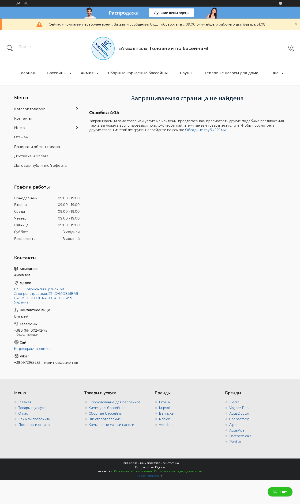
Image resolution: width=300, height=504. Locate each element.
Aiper (233, 425)
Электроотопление (105, 419)
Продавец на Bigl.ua (150, 467)
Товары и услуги (31, 408)
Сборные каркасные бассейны (138, 73)
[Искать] (10, 48)
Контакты (23, 118)
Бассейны (57, 73)
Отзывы (21, 137)
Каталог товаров (29, 109)
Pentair (235, 442)
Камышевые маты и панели (111, 425)
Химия (87, 73)
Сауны (186, 73)
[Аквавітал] (103, 48)
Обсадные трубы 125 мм (205, 130)
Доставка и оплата (31, 156)
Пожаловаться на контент (133, 471)
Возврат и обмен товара (37, 146)
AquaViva (236, 430)
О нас (23, 413)
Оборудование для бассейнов (115, 402)
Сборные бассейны (105, 413)
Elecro (234, 402)
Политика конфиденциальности (178, 471)
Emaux (164, 402)
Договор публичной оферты (41, 165)
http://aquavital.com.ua (32, 349)
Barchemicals (240, 436)
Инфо (19, 127)
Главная (27, 73)
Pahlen (164, 419)
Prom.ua (173, 463)
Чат (283, 492)
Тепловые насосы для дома (231, 73)
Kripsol (164, 408)
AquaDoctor (239, 413)
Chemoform (239, 419)
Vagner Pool (239, 408)
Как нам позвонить (34, 419)
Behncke (166, 413)
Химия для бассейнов (107, 408)
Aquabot (166, 425)
